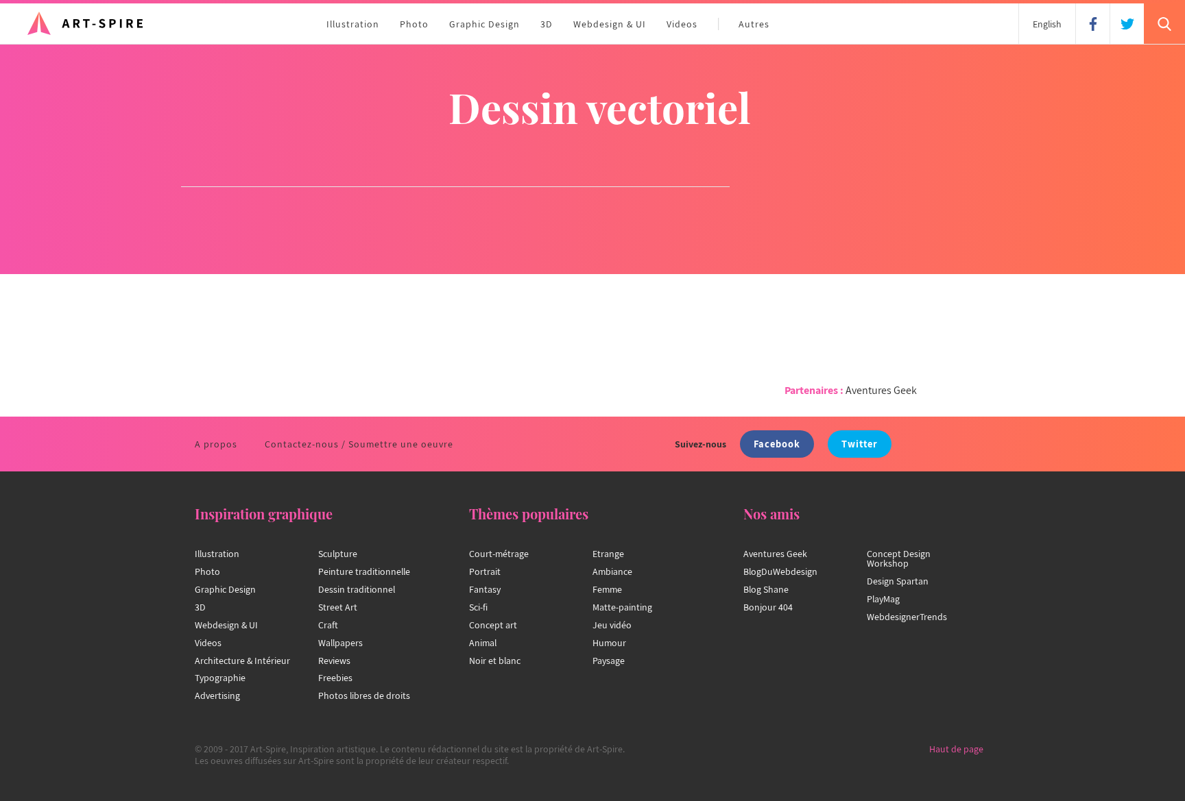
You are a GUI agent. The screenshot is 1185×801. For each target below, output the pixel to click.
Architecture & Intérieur (242, 660)
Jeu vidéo (612, 625)
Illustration (352, 24)
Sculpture (337, 553)
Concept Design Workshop (899, 558)
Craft (328, 625)
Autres (754, 24)
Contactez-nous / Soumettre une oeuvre (359, 444)
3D (546, 24)
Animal (482, 643)
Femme (607, 589)
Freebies (335, 677)
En (1047, 24)
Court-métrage (499, 553)
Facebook (777, 443)
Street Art (337, 607)
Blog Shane (766, 589)
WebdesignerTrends (907, 617)
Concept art (493, 625)
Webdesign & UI (609, 24)
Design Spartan (898, 581)
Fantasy (485, 589)
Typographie (220, 677)
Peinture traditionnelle (364, 571)
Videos (682, 24)
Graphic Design (484, 24)
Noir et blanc (494, 660)
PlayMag (883, 599)
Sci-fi (478, 607)
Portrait (485, 571)
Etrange (608, 553)
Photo (414, 24)
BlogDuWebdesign (780, 571)
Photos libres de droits (364, 695)
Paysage (608, 660)
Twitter (859, 443)
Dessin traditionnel (356, 589)
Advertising (217, 695)
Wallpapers (340, 643)
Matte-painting (622, 607)
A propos (216, 444)
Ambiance (612, 571)
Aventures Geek (881, 390)
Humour (609, 643)
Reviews (334, 660)
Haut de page (956, 749)
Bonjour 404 (768, 607)
